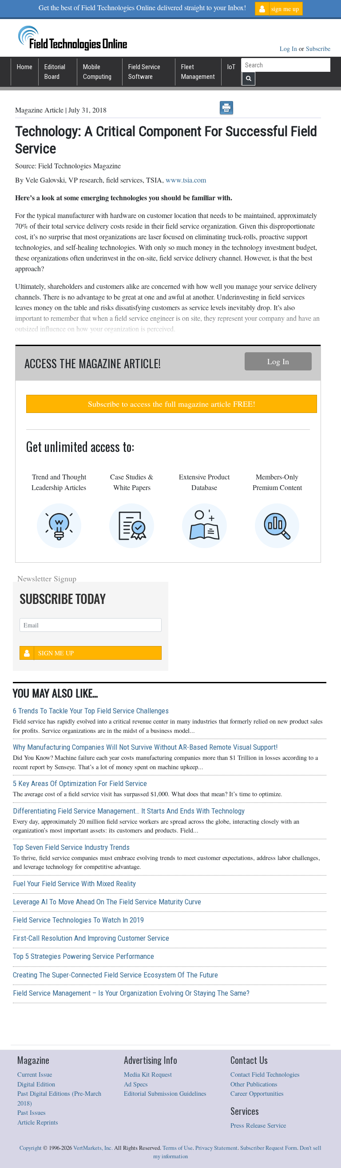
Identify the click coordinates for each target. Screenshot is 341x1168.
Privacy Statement (216, 1148)
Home (24, 67)
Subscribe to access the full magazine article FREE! (171, 403)
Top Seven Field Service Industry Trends (71, 847)
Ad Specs (136, 1084)
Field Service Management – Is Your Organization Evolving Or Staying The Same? (131, 993)
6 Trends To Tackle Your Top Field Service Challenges (91, 710)
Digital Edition (36, 1084)
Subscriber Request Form (268, 1148)
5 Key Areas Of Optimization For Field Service (80, 783)
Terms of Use (178, 1148)
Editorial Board (54, 72)
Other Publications (254, 1084)
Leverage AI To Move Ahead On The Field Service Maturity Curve (107, 901)
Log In (289, 48)
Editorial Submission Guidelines (165, 1093)
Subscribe (318, 48)
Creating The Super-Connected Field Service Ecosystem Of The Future (115, 974)
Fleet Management (198, 72)
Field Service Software (144, 72)
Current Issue (34, 1074)
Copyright (31, 1148)
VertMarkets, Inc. (93, 1148)
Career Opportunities (257, 1093)
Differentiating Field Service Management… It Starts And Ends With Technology (129, 810)
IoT (231, 67)
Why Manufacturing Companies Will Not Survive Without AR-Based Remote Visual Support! (145, 747)
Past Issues (31, 1112)
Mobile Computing (97, 72)
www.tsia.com (186, 179)
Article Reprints (37, 1122)
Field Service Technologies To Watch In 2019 (78, 919)
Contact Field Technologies (265, 1074)
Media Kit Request (148, 1074)
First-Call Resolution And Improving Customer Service (91, 938)
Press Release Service (258, 1125)
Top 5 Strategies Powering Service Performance (83, 956)
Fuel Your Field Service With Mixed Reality (74, 883)
